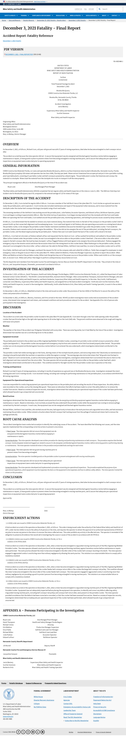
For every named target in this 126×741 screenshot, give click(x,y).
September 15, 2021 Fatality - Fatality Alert (51, 20)
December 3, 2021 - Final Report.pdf (19, 54)
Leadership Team (69, 710)
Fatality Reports (28, 20)
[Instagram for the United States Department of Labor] (28, 732)
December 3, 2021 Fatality (77, 20)
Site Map (91, 9)
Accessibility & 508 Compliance (104, 710)
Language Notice (99, 717)
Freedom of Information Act (103, 697)
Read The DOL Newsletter (72, 717)
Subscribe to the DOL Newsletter (76, 721)
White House (38, 697)
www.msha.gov (8, 716)
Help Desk (97, 704)
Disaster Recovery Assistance (44, 700)
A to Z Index (67, 697)
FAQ (85, 9)
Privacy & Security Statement (103, 732)
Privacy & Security (99, 707)
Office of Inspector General (72, 714)
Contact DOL (67, 704)
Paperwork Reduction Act (102, 700)
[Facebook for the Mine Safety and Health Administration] (18, 732)
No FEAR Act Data (40, 707)
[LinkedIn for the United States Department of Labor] (38, 732)
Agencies (66, 700)
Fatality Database (16, 683)
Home (4, 20)
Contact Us (78, 9)
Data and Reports (14, 20)
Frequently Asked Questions (55, 683)
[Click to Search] (99, 9)
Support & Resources (34, 683)
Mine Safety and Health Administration (19, 9)
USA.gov (37, 704)
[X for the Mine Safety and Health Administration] (23, 732)
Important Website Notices (85, 732)
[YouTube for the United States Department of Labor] (33, 732)
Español (96, 721)
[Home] (9, 694)
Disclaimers (97, 714)
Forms (3, 683)
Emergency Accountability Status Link (77, 707)
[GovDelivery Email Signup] (42, 732)
